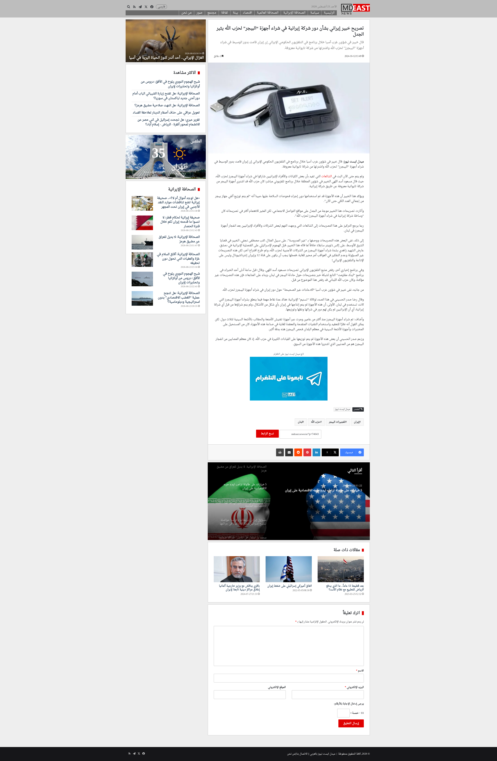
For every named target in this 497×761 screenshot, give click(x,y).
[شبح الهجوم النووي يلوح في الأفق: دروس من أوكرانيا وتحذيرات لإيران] (142, 279)
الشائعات (326, 176)
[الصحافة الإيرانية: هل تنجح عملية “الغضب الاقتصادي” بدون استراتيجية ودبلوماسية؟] (142, 298)
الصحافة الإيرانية (294, 12)
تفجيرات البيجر (337, 422)
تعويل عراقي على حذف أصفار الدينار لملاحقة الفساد (166, 113)
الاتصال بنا (302, 753)
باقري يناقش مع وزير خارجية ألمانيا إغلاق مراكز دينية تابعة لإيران (239, 587)
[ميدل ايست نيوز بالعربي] (355, 10)
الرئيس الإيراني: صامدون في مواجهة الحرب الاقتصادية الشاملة (321, 492)
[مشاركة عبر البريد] (289, 452)
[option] (289, 501)
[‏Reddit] (298, 452)
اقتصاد (247, 12)
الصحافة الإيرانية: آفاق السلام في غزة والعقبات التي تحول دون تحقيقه (178, 258)
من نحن (186, 12)
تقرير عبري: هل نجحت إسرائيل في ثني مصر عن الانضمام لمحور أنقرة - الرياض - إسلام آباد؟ (168, 122)
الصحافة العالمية (267, 12)
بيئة (235, 12)
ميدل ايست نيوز (342, 409)
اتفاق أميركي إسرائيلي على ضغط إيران (289, 586)
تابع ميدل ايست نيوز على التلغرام (289, 354)
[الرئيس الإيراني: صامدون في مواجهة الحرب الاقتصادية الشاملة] (289, 501)
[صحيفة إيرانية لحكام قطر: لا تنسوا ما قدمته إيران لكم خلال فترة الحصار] (142, 223)
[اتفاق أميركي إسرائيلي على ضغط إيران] (289, 569)
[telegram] (289, 379)
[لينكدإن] (316, 452)
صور (199, 12)
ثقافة (224, 12)
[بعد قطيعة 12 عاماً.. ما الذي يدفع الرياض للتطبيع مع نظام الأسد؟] (341, 569)
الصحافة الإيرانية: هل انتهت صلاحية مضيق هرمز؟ (167, 105)
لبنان (300, 422)
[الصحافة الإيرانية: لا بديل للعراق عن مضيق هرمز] (142, 242)
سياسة (314, 12)
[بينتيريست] (307, 452)
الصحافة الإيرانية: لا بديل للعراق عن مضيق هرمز (179, 239)
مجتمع (211, 12)
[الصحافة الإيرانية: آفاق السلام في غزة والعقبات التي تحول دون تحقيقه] (142, 259)
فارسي (161, 6)
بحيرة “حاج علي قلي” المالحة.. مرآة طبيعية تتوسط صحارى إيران (171, 55)
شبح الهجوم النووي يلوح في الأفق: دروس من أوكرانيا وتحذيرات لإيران (170, 84)
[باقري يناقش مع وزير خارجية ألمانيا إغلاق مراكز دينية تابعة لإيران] (237, 569)
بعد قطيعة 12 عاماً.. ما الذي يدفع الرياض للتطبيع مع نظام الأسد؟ (345, 587)
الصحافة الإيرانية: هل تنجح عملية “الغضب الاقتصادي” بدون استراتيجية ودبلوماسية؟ (179, 297)
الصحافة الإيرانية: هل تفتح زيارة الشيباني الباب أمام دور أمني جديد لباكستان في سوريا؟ (166, 96)
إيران (356, 422)
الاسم (360, 670)
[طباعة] (280, 452)
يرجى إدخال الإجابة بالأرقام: (349, 703)
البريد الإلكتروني (354, 687)
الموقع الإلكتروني (277, 687)
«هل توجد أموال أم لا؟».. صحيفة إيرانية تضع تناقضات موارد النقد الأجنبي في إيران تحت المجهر (178, 202)
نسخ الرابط (267, 433)
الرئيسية (329, 12)
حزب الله (315, 422)
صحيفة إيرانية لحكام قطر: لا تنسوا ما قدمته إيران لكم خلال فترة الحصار (180, 222)
